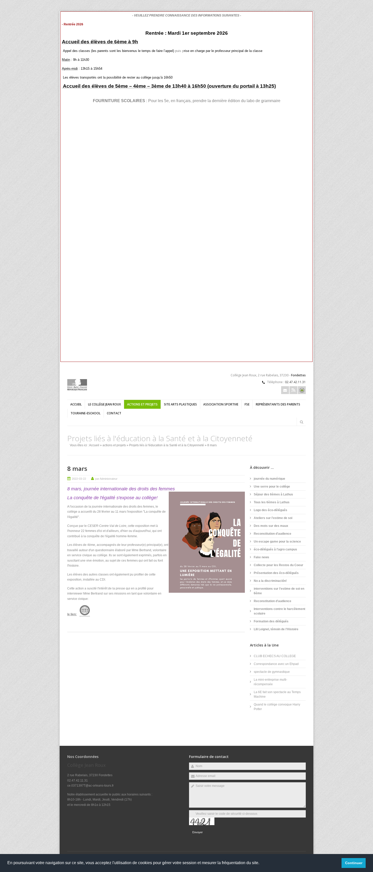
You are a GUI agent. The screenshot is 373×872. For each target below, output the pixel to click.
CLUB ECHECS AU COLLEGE (275, 656)
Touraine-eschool (85, 413)
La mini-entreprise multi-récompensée (270, 682)
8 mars (77, 468)
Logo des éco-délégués (270, 510)
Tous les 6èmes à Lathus (272, 502)
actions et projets (142, 404)
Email (285, 390)
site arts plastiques (180, 404)
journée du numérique (269, 478)
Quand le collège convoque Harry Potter (277, 707)
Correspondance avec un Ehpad (276, 664)
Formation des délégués (271, 621)
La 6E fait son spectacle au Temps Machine (277, 694)
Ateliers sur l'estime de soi (273, 518)
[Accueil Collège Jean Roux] (77, 389)
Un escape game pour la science (277, 541)
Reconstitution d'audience (272, 533)
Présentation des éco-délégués (276, 573)
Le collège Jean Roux (104, 404)
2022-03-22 (79, 478)
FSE (247, 404)
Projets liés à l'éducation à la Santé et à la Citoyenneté (166, 445)
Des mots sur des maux (271, 526)
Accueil (76, 404)
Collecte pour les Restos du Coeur (278, 565)
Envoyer (197, 832)
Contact (114, 413)
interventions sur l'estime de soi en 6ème (279, 591)
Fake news (261, 557)
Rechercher (301, 422)
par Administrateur (106, 478)
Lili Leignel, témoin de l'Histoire (276, 629)
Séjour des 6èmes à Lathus (273, 494)
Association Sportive (220, 404)
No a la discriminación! (270, 581)
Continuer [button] (353, 863)
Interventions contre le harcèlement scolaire (279, 611)
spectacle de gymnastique (272, 672)
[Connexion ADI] (302, 390)
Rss (293, 390)
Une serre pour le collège (272, 486)
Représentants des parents (278, 404)
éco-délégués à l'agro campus (275, 549)
